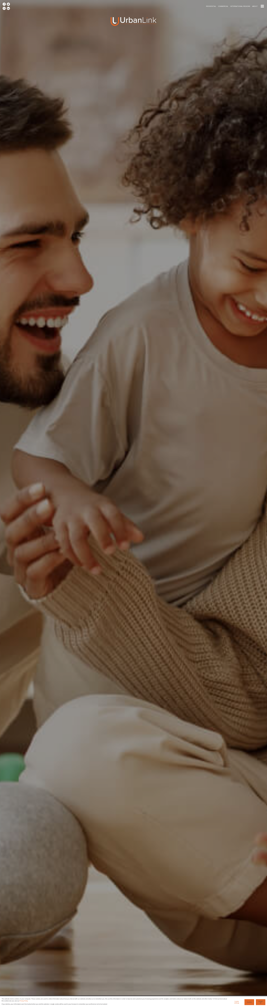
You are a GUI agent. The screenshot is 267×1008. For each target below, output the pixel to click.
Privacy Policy (24, 1001)
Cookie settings (236, 1002)
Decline (249, 1002)
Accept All (260, 1002)
